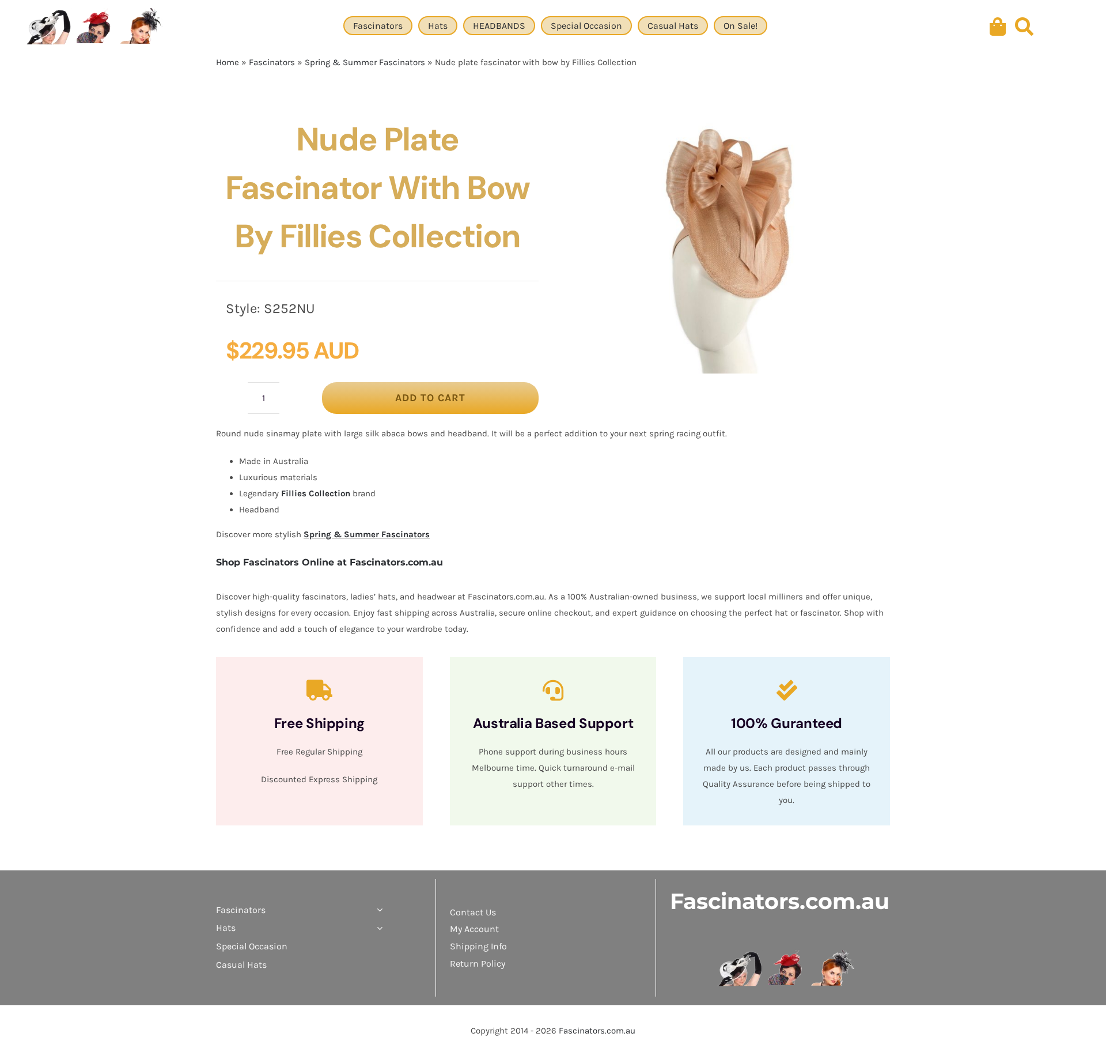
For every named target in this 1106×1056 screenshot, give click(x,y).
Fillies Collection (315, 493)
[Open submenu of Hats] (377, 928)
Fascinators (272, 62)
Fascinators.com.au (779, 901)
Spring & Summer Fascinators (365, 62)
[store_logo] (786, 954)
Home (227, 62)
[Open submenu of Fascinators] (377, 910)
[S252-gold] (727, 244)
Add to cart (430, 397)
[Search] (1024, 27)
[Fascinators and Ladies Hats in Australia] (95, 27)
